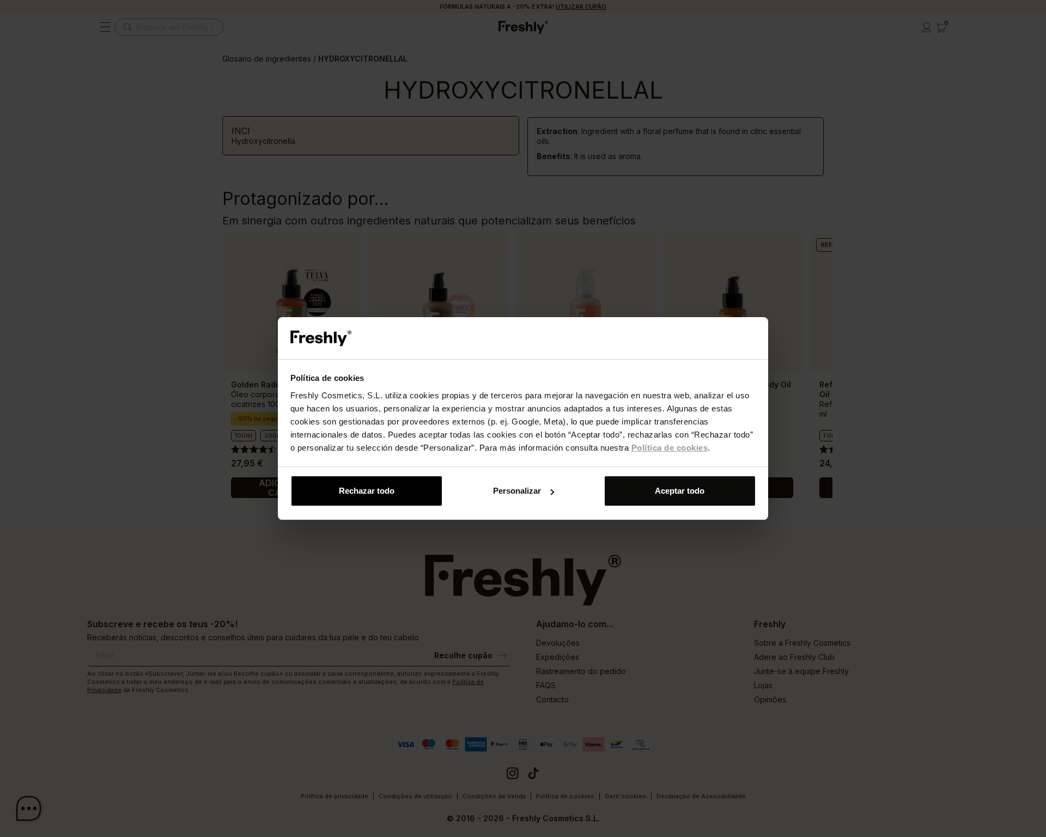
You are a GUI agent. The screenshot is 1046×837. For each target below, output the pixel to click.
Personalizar (517, 490)
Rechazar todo (366, 490)
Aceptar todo (679, 490)
